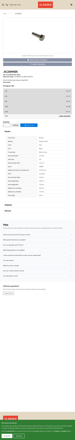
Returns (8, 210)
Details (7, 131)
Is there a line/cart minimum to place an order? (16, 235)
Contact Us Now (8, 293)
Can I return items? (8, 260)
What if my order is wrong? (11, 266)
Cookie (64, 431)
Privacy (57, 431)
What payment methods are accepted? (14, 240)
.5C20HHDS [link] (18, 14)
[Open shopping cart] (72, 5)
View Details (6, 82)
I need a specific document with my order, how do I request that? (22, 255)
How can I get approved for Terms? (13, 245)
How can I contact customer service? (13, 271)
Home (5, 14)
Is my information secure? (10, 276)
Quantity (6, 122)
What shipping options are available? (14, 250)
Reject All (19, 436)
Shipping (8, 205)
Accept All (7, 436)
